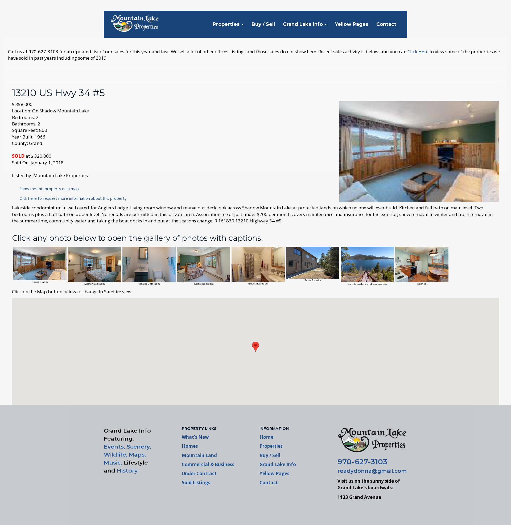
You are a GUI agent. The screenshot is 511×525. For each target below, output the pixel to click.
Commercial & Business (208, 464)
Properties (227, 24)
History (127, 470)
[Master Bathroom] (149, 264)
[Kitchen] (421, 264)
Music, (113, 462)
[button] (255, 347)
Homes (190, 446)
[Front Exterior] (312, 262)
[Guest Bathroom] (258, 264)
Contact (386, 24)
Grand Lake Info (303, 24)
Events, (114, 446)
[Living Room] (40, 263)
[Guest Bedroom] (203, 264)
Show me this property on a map (47, 188)
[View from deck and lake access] (367, 264)
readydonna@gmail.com (372, 471)
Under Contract (199, 473)
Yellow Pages (351, 24)
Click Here (417, 51)
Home (266, 437)
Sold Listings (196, 482)
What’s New (195, 437)
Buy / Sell (263, 24)
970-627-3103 (362, 461)
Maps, (137, 454)
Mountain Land (199, 455)
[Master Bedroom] (94, 264)
